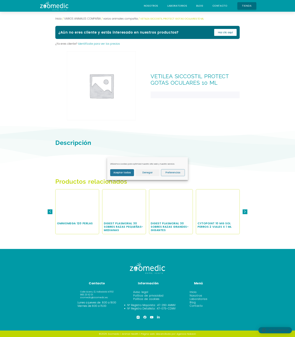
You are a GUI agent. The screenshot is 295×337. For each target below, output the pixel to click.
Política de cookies (146, 299)
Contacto (196, 305)
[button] (245, 211)
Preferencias (172, 172)
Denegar (147, 172)
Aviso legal (140, 292)
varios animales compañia (120, 18)
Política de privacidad (148, 295)
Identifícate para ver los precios (99, 44)
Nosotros (196, 295)
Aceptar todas (122, 172)
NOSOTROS (151, 6)
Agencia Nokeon (186, 333)
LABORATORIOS (177, 6)
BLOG (199, 6)
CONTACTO (219, 6)
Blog (193, 302)
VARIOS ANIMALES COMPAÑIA (82, 18)
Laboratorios (198, 299)
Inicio (58, 18)
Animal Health (130, 333)
